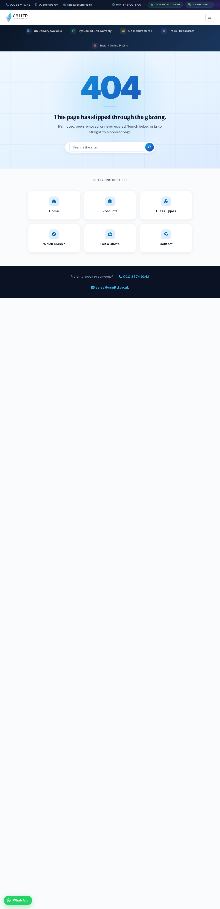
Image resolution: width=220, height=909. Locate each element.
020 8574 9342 (20, 4)
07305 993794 (48, 4)
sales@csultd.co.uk (79, 4)
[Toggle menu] (209, 17)
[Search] (149, 147)
